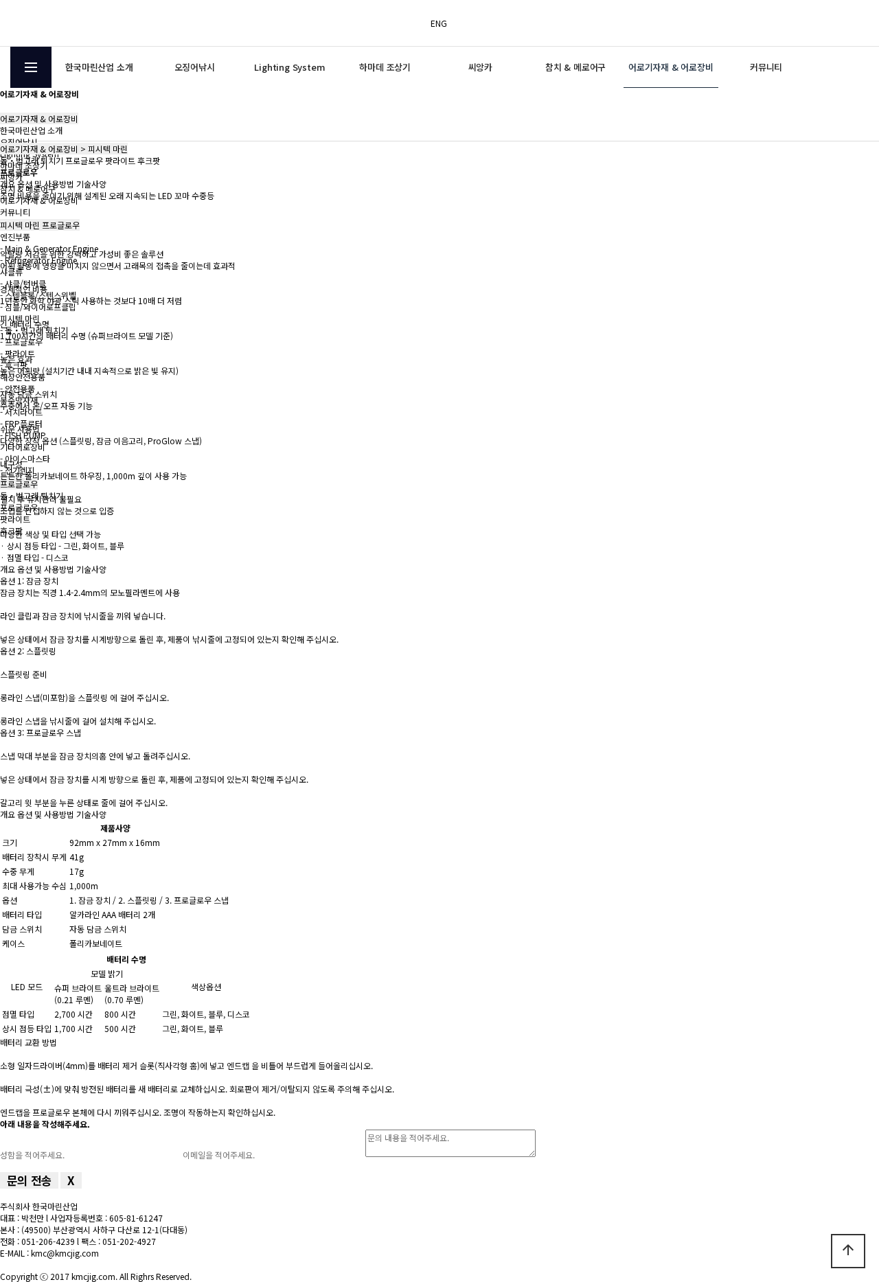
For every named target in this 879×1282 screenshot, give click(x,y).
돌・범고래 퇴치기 (31, 160)
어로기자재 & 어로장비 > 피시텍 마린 (64, 148)
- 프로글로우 (21, 341)
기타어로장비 (22, 447)
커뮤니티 (766, 66)
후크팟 (148, 160)
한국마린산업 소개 (99, 66)
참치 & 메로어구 (575, 66)
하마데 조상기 (385, 66)
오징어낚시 (194, 66)
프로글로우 (19, 484)
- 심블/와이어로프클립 (38, 306)
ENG (439, 23)
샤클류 (11, 271)
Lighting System (289, 66)
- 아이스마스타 (25, 458)
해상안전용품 (22, 376)
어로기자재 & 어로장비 (671, 66)
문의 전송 (29, 1180)
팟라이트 (15, 519)
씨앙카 (480, 66)
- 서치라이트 (21, 411)
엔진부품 (15, 236)
